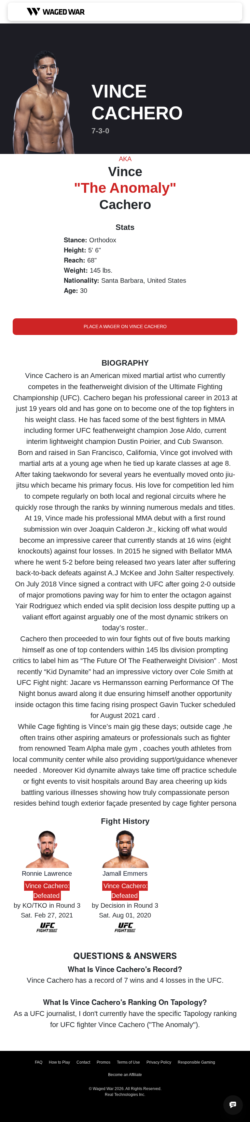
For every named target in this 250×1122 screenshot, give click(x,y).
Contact (83, 1062)
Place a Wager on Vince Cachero (125, 326)
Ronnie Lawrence (47, 873)
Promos (103, 1062)
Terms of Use (128, 1062)
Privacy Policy (158, 1062)
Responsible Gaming (196, 1062)
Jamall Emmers (125, 873)
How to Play (59, 1062)
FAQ (38, 1062)
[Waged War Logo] (56, 12)
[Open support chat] (233, 1105)
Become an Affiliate (125, 1074)
